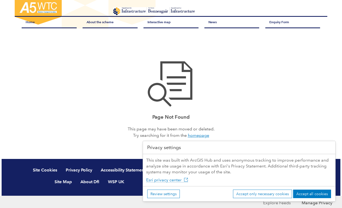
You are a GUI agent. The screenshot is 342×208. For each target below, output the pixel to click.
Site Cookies (45, 170)
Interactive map (159, 22)
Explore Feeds (277, 202)
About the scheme (100, 22)
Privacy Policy (79, 170)
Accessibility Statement (123, 170)
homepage (198, 135)
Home (30, 22)
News (212, 22)
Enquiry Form (279, 22)
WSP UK (116, 181)
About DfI (89, 181)
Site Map (63, 181)
